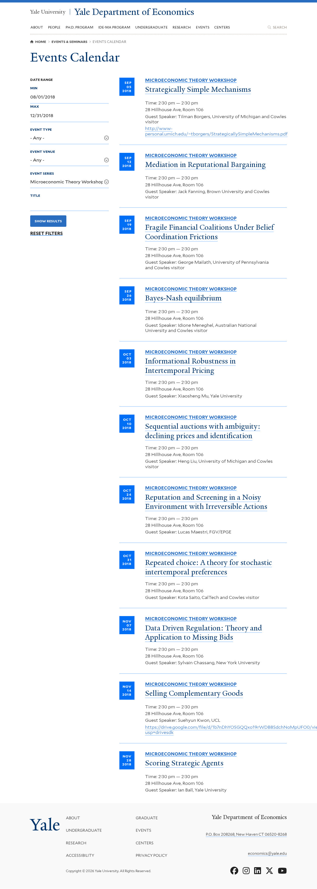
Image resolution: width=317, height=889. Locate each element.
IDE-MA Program (114, 27)
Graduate (147, 818)
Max (34, 106)
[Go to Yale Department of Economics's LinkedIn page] (257, 871)
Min (33, 88)
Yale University (47, 12)
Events (202, 27)
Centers (222, 27)
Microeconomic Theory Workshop (191, 80)
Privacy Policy (151, 855)
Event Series (42, 173)
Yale (45, 824)
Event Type (41, 130)
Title (35, 196)
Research (76, 843)
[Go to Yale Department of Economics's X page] (269, 871)
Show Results (48, 221)
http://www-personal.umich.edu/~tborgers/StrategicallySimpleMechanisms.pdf (216, 131)
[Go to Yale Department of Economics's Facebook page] (234, 871)
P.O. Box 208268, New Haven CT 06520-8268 (246, 834)
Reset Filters (46, 233)
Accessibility (80, 855)
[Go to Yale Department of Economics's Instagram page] (246, 871)
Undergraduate (84, 830)
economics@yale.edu (267, 853)
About (73, 818)
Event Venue (42, 152)
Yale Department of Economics (134, 12)
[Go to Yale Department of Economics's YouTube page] (282, 871)
